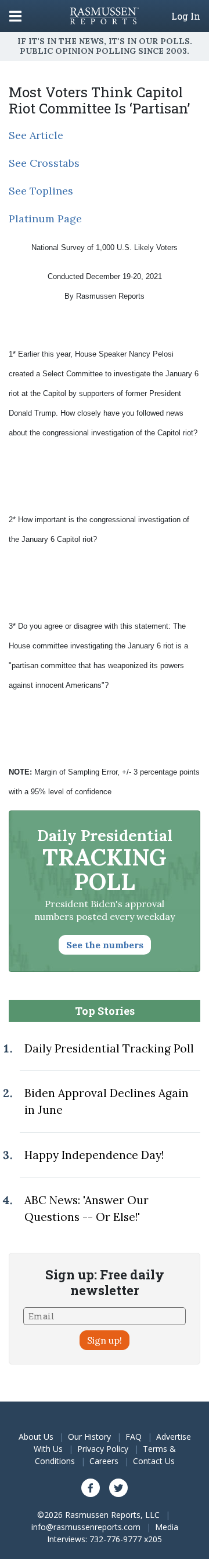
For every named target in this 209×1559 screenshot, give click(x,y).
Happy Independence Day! (94, 1155)
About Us (36, 1436)
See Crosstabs (44, 163)
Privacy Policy (102, 1448)
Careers (103, 1460)
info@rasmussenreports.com (85, 1526)
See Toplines (41, 190)
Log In (185, 16)
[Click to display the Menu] (15, 16)
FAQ (133, 1436)
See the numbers (104, 945)
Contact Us (154, 1460)
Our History (89, 1436)
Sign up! (104, 1340)
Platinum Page (45, 218)
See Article (36, 135)
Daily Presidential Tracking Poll (109, 1048)
